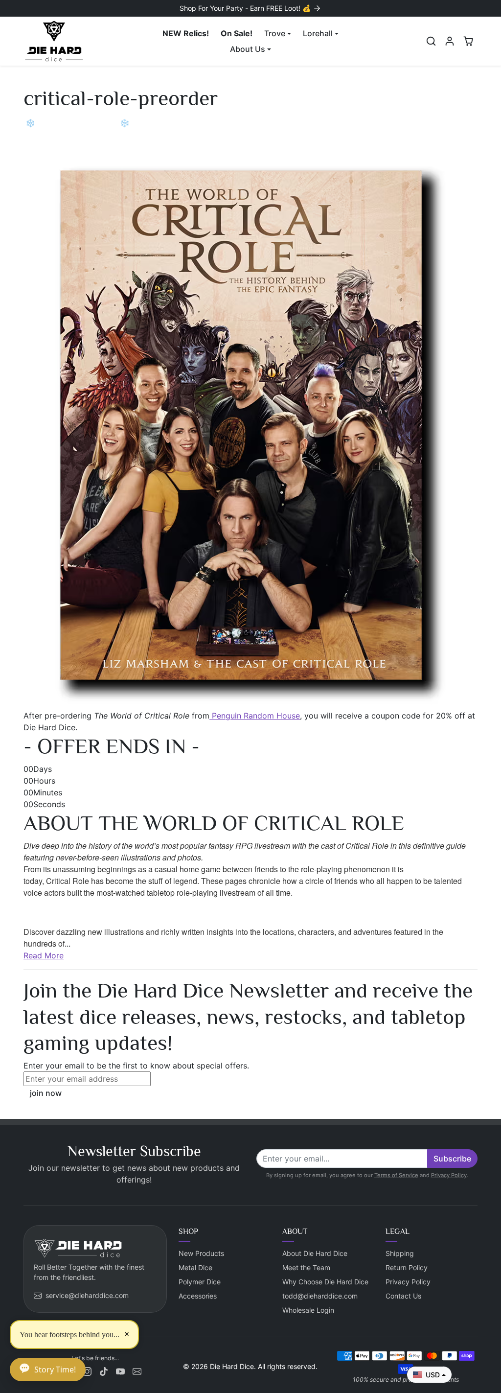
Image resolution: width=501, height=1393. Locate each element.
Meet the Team (306, 1267)
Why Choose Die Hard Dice (325, 1281)
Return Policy (407, 1267)
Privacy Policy (449, 1175)
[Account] (449, 41)
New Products (201, 1253)
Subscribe (452, 1158)
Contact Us (403, 1296)
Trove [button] (274, 33)
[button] (431, 41)
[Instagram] (87, 1371)
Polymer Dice (200, 1281)
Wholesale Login (308, 1310)
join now (46, 1093)
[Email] (137, 1371)
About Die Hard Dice (314, 1253)
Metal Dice (195, 1267)
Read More (43, 955)
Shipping (400, 1253)
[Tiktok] (103, 1371)
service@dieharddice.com (87, 1295)
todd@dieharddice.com (320, 1296)
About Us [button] (247, 49)
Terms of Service (396, 1175)
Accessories (198, 1296)
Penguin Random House (254, 715)
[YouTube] (120, 1371)
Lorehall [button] (318, 33)
